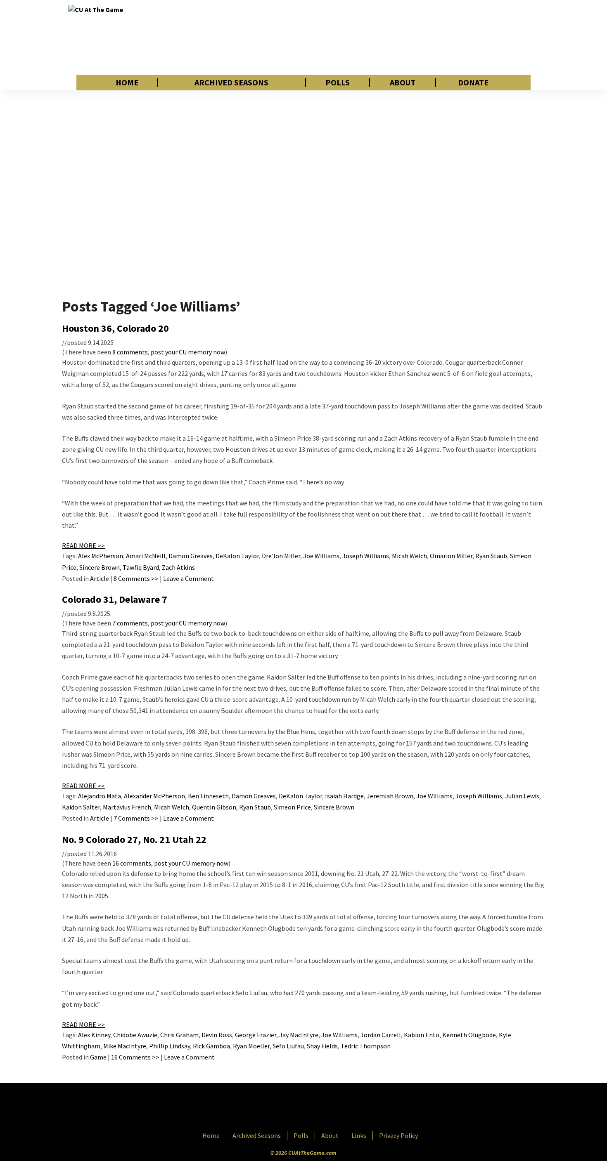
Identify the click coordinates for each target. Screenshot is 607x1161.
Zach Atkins (178, 567)
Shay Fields (322, 1046)
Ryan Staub (491, 556)
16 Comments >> (135, 1057)
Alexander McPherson (154, 796)
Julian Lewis (522, 796)
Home (127, 82)
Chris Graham (179, 1035)
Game (98, 1057)
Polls (337, 82)
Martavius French (127, 807)
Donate (473, 82)
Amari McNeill (146, 556)
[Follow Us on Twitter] (321, 1107)
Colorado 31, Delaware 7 (114, 599)
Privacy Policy (398, 1135)
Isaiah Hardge (344, 796)
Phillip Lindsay (169, 1046)
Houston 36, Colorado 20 (115, 328)
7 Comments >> (136, 818)
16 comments (131, 863)
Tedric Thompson (366, 1046)
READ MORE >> (83, 545)
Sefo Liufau (288, 1046)
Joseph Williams (365, 556)
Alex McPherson (100, 556)
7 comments (130, 623)
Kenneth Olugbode (469, 1035)
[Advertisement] (388, 37)
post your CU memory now (188, 352)
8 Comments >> (136, 578)
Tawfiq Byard (141, 567)
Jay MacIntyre (298, 1035)
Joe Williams (321, 556)
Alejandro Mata (99, 796)
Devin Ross (217, 1035)
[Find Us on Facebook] (284, 1107)
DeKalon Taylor (237, 556)
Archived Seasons (231, 82)
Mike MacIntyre (124, 1046)
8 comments (130, 352)
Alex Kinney (94, 1035)
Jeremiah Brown (390, 796)
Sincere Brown (99, 567)
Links (358, 1135)
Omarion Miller (451, 556)
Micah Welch (409, 556)
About (402, 82)
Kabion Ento (421, 1035)
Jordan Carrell (380, 1035)
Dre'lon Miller (281, 556)
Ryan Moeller (251, 1046)
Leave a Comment (188, 578)
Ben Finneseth (208, 796)
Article (99, 578)
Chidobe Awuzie (135, 1035)
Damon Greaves (190, 556)
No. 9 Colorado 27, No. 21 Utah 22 (134, 839)
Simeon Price (292, 807)
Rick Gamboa (211, 1046)
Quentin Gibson (214, 807)
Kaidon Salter (81, 807)
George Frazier (255, 1035)
